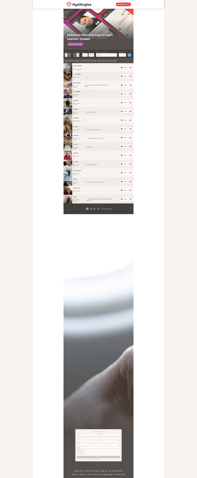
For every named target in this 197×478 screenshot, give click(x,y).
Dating (86, 471)
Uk (106, 471)
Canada (76, 471)
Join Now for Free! (123, 4)
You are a (68, 52)
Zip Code (121, 52)
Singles (102, 471)
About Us (75, 474)
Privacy (94, 474)
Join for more (105, 209)
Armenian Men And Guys (88, 61)
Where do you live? (101, 52)
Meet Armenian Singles (72, 61)
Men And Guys (94, 471)
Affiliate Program (108, 474)
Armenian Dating (119, 474)
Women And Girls (117, 471)
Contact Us (82, 474)
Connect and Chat (75, 44)
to (89, 52)
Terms (89, 474)
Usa (110, 471)
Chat (81, 471)
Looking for (76, 52)
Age (83, 52)
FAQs (99, 474)
